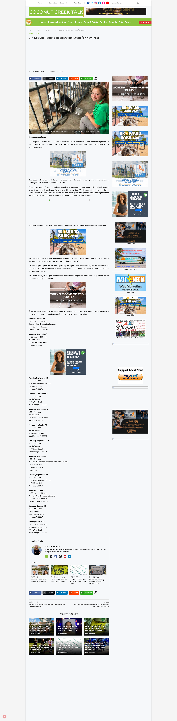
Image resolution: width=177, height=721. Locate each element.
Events (78, 22)
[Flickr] (103, 3)
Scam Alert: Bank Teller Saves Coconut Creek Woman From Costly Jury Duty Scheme (59, 579)
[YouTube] (65, 556)
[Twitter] (92, 3)
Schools (113, 22)
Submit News (64, 3)
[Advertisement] (88, 55)
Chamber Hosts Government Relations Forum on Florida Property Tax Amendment (39, 579)
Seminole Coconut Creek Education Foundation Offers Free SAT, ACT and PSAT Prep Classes (78, 580)
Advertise (77, 3)
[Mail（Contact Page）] (46, 556)
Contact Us (53, 3)
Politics (103, 22)
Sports (128, 22)
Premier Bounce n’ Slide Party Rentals (130, 338)
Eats (121, 22)
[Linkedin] (99, 3)
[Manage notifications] (4, 716)
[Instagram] (95, 3)
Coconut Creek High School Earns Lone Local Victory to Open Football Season (41, 647)
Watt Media (130, 292)
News (70, 22)
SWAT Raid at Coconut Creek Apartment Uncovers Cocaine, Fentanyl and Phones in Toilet (68, 628)
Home (42, 22)
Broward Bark (130, 315)
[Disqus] (69, 685)
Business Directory (57, 22)
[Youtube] (107, 3)
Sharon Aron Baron (38, 71)
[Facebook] (88, 3)
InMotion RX (130, 243)
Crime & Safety (91, 22)
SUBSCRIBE (145, 22)
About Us (41, 3)
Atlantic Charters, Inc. (130, 269)
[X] (51, 556)
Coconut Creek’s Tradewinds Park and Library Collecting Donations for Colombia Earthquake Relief (97, 580)
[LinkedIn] (69, 556)
